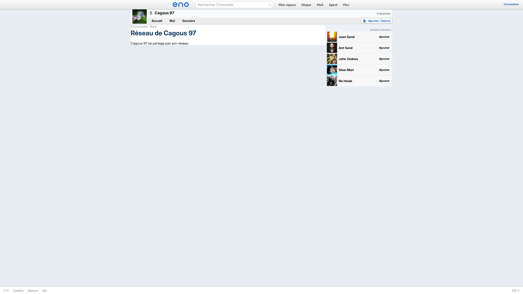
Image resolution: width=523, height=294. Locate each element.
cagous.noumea (140, 26)
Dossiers (188, 20)
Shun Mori (346, 70)
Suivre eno (33, 290)
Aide (44, 290)
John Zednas (348, 59)
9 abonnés (384, 13)
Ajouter (384, 36)
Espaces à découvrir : (381, 29)
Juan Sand (346, 37)
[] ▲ (516, 290)
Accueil (157, 20)
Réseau (153, 26)
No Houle (345, 81)
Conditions (18, 290)
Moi (172, 20)
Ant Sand (345, 48)
